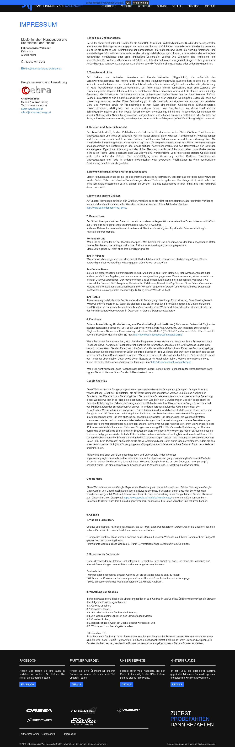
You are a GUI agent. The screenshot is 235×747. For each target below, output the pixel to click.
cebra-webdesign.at (32, 108)
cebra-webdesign (207, 743)
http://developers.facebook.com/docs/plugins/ (158, 334)
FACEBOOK (27, 684)
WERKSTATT (145, 6)
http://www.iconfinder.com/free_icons (106, 207)
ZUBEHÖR (193, 6)
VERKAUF (126, 6)
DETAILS (76, 684)
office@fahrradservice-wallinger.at (42, 68)
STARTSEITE (109, 6)
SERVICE (162, 6)
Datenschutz (48, 734)
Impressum (70, 734)
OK (128, 2)
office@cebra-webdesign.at (36, 112)
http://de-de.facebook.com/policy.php (171, 362)
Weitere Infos (140, 2)
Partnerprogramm (29, 734)
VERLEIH (177, 6)
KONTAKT (210, 6)
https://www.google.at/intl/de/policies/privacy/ (148, 497)
